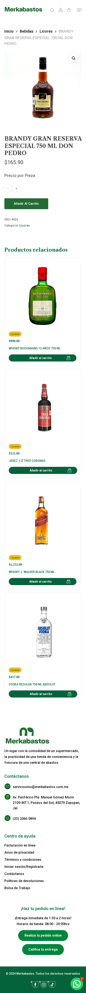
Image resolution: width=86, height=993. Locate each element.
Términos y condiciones (22, 860)
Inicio (9, 31)
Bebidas (26, 31)
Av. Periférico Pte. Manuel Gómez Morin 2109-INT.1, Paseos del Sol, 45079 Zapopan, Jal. (46, 802)
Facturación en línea (19, 845)
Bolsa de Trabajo (17, 888)
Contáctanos (14, 874)
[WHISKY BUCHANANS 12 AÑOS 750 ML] (42, 302)
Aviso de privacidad (19, 852)
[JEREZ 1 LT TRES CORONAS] (43, 414)
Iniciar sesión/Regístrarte (23, 867)
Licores (46, 31)
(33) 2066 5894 (24, 819)
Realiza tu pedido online (43, 935)
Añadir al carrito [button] (40, 358)
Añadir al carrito (26, 204)
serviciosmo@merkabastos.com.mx (40, 787)
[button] (79, 10)
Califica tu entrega (43, 949)
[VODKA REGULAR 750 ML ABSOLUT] (43, 638)
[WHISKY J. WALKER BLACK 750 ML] (42, 526)
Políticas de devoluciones (24, 881)
